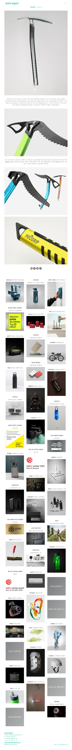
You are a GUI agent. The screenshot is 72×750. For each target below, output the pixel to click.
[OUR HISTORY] (15, 717)
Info (55, 744)
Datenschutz (63, 744)
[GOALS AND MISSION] (56, 687)
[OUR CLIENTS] (15, 651)
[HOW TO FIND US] (56, 609)
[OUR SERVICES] (56, 586)
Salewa (7, 162)
